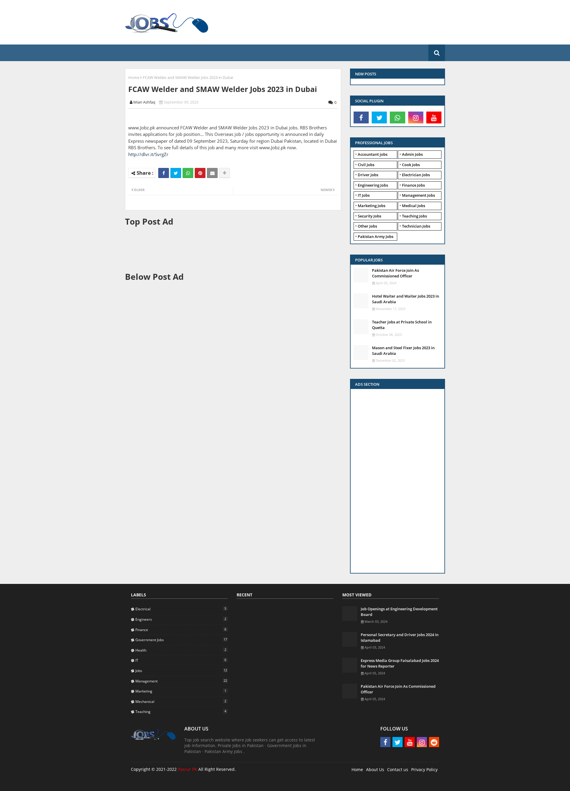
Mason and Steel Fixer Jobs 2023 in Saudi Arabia (403, 350)
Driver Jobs (368, 174)
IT (180, 660)
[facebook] (361, 117)
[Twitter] (175, 173)
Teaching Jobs (414, 216)
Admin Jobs (412, 154)
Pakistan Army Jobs (375, 236)
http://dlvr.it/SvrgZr (148, 154)
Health (180, 650)
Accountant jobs (372, 154)
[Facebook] (163, 173)
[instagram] (415, 117)
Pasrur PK (187, 769)
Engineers (180, 619)
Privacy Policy (424, 769)
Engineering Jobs (373, 185)
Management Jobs (418, 195)
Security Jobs (369, 216)
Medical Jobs (413, 205)
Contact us (397, 769)
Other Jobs (367, 226)
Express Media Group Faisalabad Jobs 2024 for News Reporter (400, 663)
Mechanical (180, 701)
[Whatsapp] (188, 173)
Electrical (180, 608)
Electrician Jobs (416, 174)
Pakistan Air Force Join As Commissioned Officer (395, 273)
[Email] (212, 173)
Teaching (180, 711)
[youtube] (433, 117)
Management (181, 681)
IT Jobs (364, 195)
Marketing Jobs (371, 205)
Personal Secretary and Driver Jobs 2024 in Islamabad (399, 637)
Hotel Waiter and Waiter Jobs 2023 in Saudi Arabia (405, 298)
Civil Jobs (366, 164)
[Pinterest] (200, 173)
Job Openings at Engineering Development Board (399, 611)
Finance (180, 629)
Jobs (181, 670)
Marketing (180, 691)
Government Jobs (181, 639)
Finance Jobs (413, 185)
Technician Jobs (416, 226)
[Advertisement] (343, 22)
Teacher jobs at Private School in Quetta (402, 324)
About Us (375, 769)
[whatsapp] (397, 117)
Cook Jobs (411, 164)
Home (133, 77)
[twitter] (379, 117)
